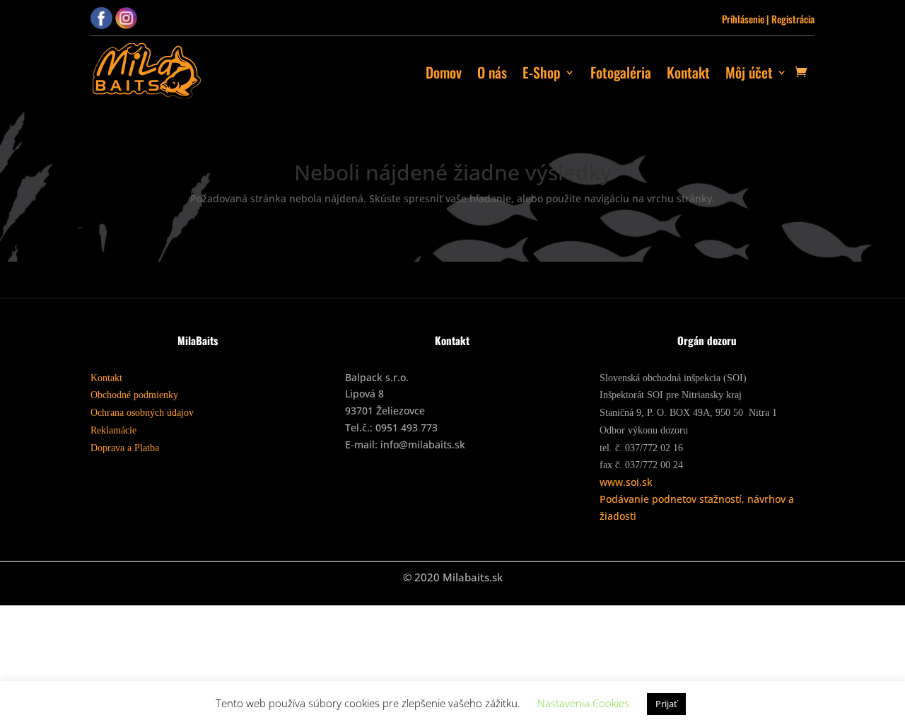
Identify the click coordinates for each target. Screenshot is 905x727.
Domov (444, 72)
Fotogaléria (620, 72)
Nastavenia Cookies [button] (583, 703)
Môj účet (749, 72)
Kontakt (688, 72)
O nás (492, 72)
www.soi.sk (626, 482)
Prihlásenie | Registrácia (768, 18)
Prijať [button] (666, 703)
